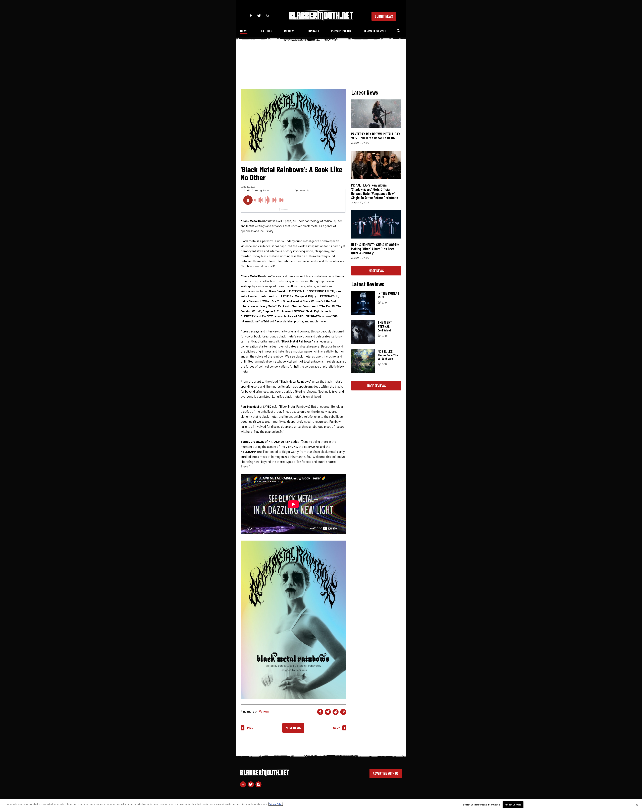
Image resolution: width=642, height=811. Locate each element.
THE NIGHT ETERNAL (385, 324)
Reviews (289, 31)
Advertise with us (386, 773)
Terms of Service (375, 31)
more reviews (376, 385)
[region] (321, 805)
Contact (313, 31)
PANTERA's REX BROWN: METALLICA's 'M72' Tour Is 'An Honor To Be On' (375, 135)
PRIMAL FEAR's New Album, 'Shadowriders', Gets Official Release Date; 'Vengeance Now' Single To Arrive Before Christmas (374, 191)
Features (265, 31)
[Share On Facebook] (320, 712)
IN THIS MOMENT (388, 293)
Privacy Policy (341, 31)
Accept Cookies (513, 804)
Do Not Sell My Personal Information (481, 804)
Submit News (384, 16)
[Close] (636, 804)
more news (376, 270)
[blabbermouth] (321, 19)
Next (336, 728)
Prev (250, 728)
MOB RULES (385, 351)
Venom (264, 711)
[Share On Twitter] (328, 712)
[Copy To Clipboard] (343, 712)
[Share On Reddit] (336, 712)
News (243, 31)
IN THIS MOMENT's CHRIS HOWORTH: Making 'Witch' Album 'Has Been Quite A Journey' (375, 248)
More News (293, 728)
